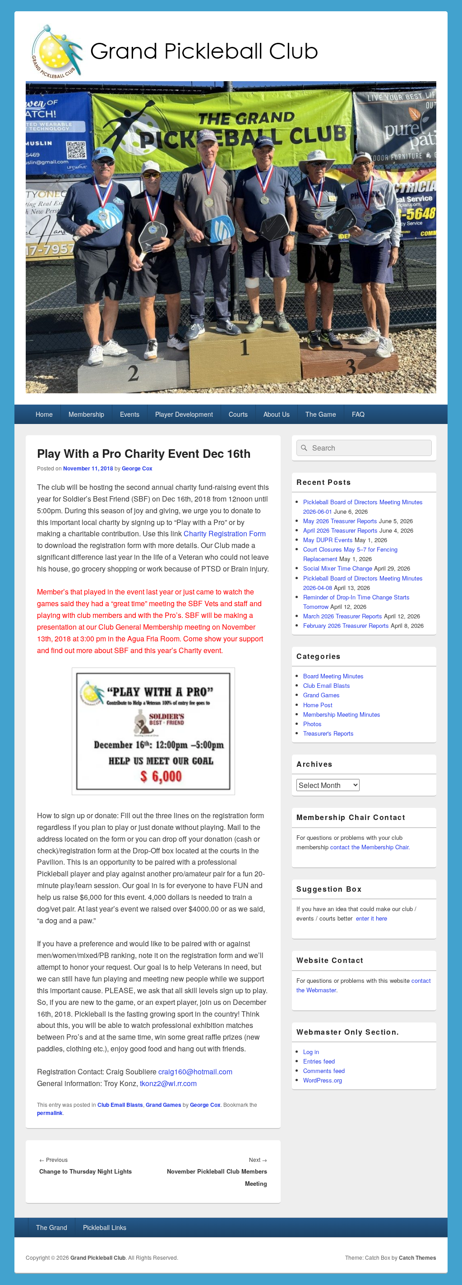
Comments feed (324, 1070)
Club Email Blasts (120, 1105)
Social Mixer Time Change (337, 568)
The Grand (51, 1227)
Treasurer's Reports (328, 733)
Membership (86, 414)
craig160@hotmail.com (195, 1071)
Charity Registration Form (225, 533)
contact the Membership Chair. (370, 847)
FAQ (358, 414)
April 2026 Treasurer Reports (340, 530)
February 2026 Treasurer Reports (346, 625)
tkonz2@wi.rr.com (168, 1083)
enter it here (371, 918)
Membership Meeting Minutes (341, 714)
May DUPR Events (328, 539)
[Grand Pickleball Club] (231, 390)
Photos (312, 723)
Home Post (318, 704)
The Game (320, 414)
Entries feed (319, 1061)
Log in (311, 1051)
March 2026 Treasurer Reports (342, 616)
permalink (50, 1113)
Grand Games (163, 1105)
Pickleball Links (104, 1227)
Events (129, 414)
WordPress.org (322, 1080)
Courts (238, 414)
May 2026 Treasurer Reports (340, 520)
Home (44, 414)
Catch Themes (417, 1257)
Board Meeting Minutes (333, 676)
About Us (276, 414)
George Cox (137, 468)
